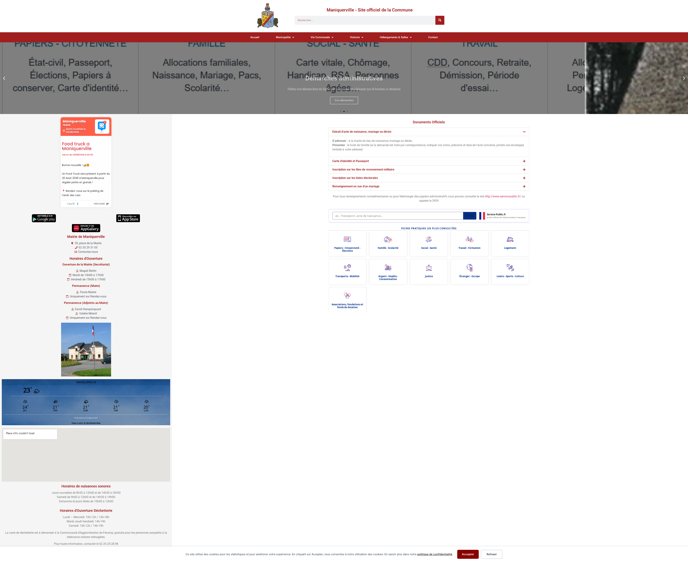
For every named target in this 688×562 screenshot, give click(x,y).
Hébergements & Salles (394, 37)
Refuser (492, 554)
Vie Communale (320, 37)
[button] (4, 78)
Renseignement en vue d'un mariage (355, 186)
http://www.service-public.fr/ (503, 196)
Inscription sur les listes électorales (355, 178)
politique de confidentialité (434, 554)
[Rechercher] (439, 20)
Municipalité (283, 37)
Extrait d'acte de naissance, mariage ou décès (361, 131)
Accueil (254, 37)
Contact (433, 37)
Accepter (468, 554)
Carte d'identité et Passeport (350, 161)
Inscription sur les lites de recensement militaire (363, 169)
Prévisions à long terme (86, 417)
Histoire (355, 37)
